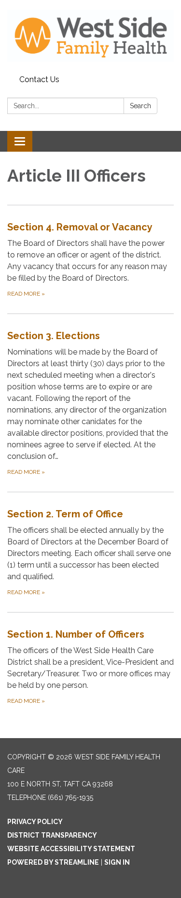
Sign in (117, 862)
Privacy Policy (35, 822)
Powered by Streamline (53, 862)
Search (140, 106)
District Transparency (52, 835)
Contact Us (39, 79)
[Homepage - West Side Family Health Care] (90, 36)
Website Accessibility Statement (71, 849)
